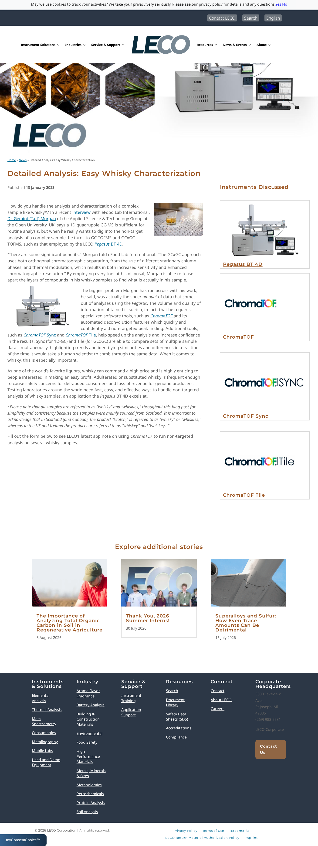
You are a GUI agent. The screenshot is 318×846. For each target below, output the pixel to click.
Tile (81, 335)
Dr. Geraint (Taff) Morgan (31, 218)
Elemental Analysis (40, 698)
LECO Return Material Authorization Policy (202, 837)
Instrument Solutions (38, 44)
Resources (205, 44)
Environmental (89, 733)
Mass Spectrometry (44, 721)
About (262, 44)
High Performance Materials (88, 756)
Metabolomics (89, 784)
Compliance (176, 737)
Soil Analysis (87, 811)
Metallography (45, 741)
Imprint (251, 837)
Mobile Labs (42, 750)
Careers (217, 708)
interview (82, 212)
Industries (73, 44)
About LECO (221, 699)
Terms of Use (213, 830)
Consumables (44, 732)
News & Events (235, 44)
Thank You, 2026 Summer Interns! (148, 618)
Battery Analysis (91, 704)
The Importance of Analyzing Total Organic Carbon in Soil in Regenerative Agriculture (69, 623)
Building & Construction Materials (88, 719)
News (23, 160)
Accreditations (178, 728)
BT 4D (108, 244)
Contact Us (268, 749)
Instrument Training (131, 698)
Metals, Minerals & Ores (91, 773)
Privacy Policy (185, 830)
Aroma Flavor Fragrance (88, 693)
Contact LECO (222, 18)
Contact (217, 690)
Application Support (131, 712)
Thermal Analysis (47, 709)
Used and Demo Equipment (46, 762)
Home (11, 160)
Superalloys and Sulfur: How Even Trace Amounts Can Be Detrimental (245, 623)
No (284, 4)
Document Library (175, 702)
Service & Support (105, 44)
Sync (40, 335)
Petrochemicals (90, 793)
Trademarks (239, 830)
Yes (278, 4)
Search (250, 18)
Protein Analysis (91, 802)
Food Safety (87, 742)
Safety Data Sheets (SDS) (177, 716)
